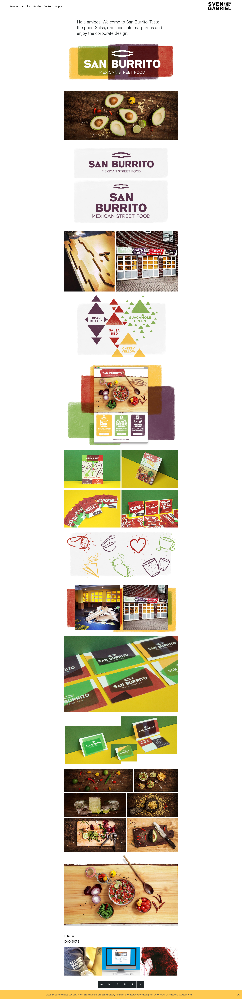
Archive (26, 6)
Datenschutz (172, 994)
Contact (48, 6)
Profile (37, 6)
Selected (14, 6)
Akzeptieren (186, 994)
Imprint (59, 6)
